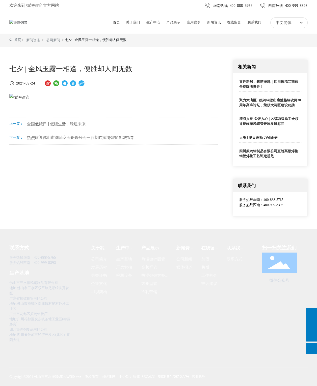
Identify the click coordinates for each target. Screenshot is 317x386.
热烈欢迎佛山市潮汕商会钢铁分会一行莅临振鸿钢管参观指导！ (82, 137)
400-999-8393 (273, 205)
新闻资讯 (33, 40)
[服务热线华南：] (311, 313)
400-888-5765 (273, 200)
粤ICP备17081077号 (173, 377)
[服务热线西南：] (311, 324)
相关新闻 (247, 66)
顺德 (136, 377)
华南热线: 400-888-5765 (232, 5)
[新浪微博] (48, 83)
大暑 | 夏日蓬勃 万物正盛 (258, 137)
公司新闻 (53, 40)
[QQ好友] (65, 83)
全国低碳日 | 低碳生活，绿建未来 (56, 124)
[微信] (56, 83)
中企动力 (126, 377)
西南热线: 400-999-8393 (288, 5)
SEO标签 (148, 377)
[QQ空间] (73, 83)
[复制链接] (81, 83)
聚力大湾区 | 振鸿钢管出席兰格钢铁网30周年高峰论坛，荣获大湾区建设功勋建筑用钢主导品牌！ (270, 105)
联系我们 (247, 185)
